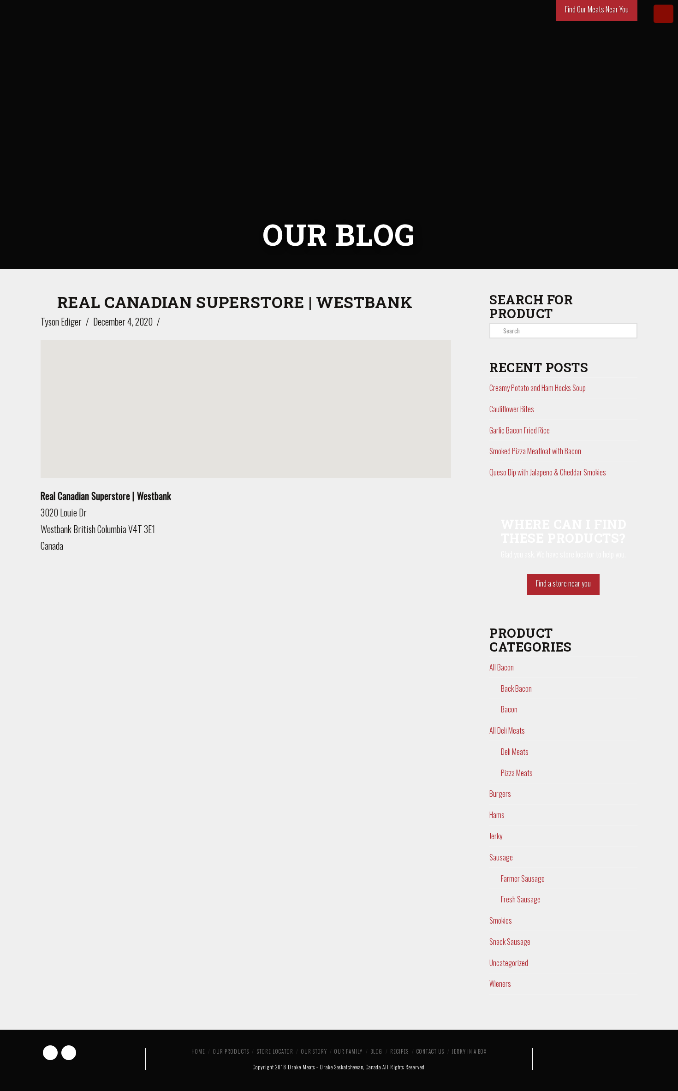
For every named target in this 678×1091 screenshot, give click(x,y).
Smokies (500, 920)
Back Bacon (516, 688)
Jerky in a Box (469, 1051)
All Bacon (501, 667)
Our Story (314, 1051)
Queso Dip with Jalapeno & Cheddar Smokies (547, 472)
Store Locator (275, 1051)
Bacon (509, 709)
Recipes (399, 1051)
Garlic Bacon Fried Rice (519, 430)
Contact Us (430, 1051)
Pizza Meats (517, 772)
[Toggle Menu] (663, 14)
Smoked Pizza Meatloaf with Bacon (535, 451)
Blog (376, 1051)
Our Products (231, 1051)
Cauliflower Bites (511, 409)
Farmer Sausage (523, 878)
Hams (497, 814)
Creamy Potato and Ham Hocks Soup (537, 387)
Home (198, 1051)
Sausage (501, 857)
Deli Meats (515, 751)
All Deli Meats (507, 730)
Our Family (348, 1051)
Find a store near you (563, 583)
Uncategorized (508, 962)
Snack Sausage (509, 941)
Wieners (500, 983)
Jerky (495, 836)
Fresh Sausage (521, 899)
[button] (245, 401)
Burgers (500, 793)
